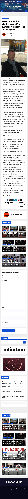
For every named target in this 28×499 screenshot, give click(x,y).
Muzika (5, 452)
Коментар (5, 280)
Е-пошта (5, 315)
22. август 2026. (8, 443)
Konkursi (9, 492)
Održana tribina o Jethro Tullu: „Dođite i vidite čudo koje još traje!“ (13, 470)
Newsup (22, 488)
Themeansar (13, 489)
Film (3, 18)
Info (12, 230)
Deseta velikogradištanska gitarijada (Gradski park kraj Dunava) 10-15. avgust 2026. (13, 456)
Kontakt (14, 496)
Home (2, 492)
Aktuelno (20, 492)
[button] (23, 11)
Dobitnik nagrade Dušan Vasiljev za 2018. (9, 204)
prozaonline (11, 33)
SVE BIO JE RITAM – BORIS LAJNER (13, 383)
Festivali (5, 230)
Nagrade (7, 18)
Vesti (17, 492)
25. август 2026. (8, 428)
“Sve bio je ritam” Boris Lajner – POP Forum (13, 381)
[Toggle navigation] (13, 11)
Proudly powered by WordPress (9, 488)
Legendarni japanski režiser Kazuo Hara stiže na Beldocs (19, 204)
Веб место (5, 322)
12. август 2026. (8, 473)
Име (3, 307)
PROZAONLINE (14, 6)
